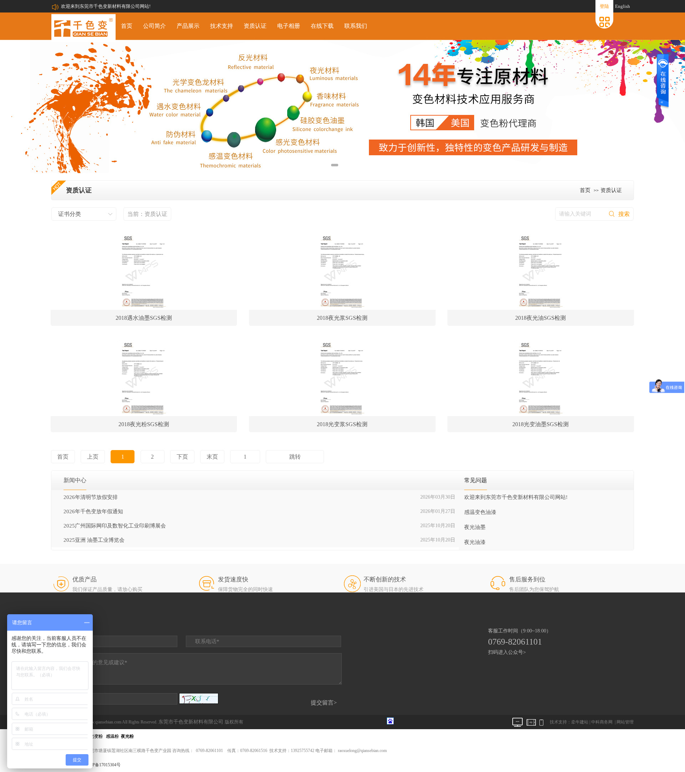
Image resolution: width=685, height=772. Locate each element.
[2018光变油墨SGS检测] (540, 377)
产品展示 (188, 26)
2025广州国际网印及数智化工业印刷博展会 (115, 526)
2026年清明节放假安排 (91, 497)
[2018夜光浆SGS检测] (342, 270)
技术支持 (221, 26)
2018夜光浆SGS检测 (342, 318)
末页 (212, 457)
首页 (126, 26)
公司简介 (154, 26)
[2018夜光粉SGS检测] (144, 377)
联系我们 (355, 26)
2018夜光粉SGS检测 (143, 424)
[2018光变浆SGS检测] (342, 377)
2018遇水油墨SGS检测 (144, 318)
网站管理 (625, 722)
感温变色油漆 (480, 512)
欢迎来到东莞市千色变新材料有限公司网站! (106, 6)
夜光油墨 (475, 527)
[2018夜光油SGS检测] (540, 270)
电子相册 (288, 26)
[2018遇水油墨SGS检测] (144, 270)
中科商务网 (602, 722)
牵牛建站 (579, 722)
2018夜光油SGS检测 (540, 318)
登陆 (604, 6)
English (622, 6)
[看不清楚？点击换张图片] (198, 698)
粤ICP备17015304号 (102, 764)
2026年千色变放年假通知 (93, 511)
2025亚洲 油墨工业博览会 (94, 540)
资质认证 (255, 26)
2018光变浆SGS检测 (342, 424)
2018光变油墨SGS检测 (540, 424)
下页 (182, 457)
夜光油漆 (475, 542)
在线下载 (322, 26)
